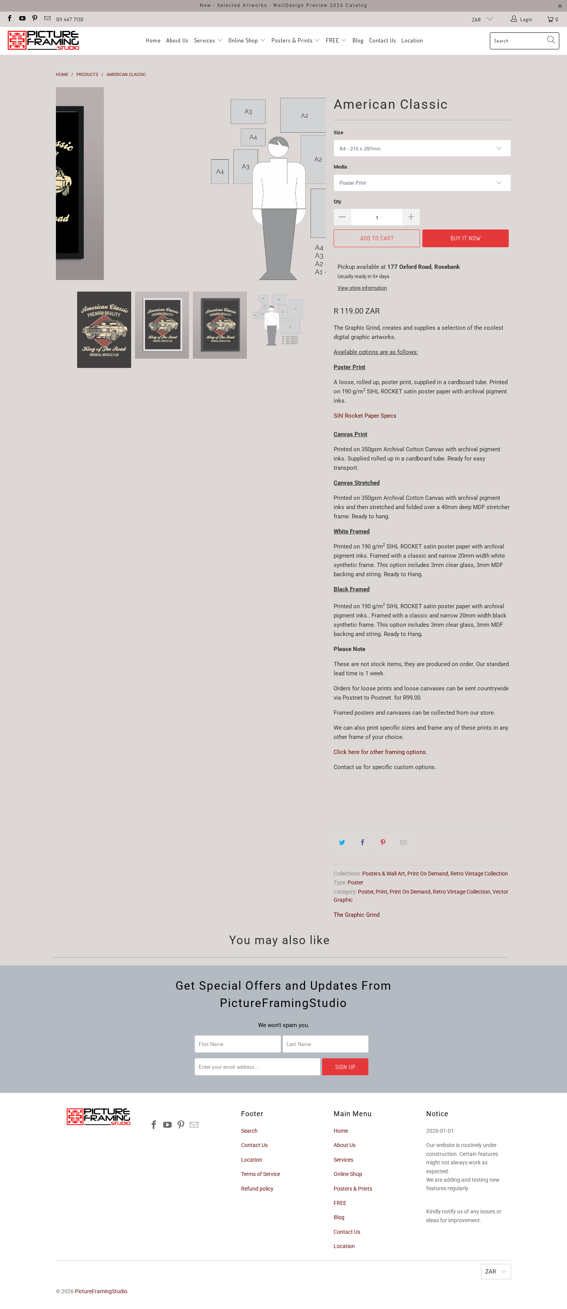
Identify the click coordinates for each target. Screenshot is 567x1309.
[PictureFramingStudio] (43, 41)
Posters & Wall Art (383, 873)
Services (205, 40)
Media (340, 167)
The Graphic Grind (357, 914)
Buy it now (466, 238)
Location (412, 40)
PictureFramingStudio (101, 1291)
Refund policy (257, 1189)
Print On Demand (427, 873)
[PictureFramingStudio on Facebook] (9, 19)
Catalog (357, 5)
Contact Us (382, 40)
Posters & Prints (292, 40)
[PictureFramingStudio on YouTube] (21, 19)
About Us (177, 40)
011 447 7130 (70, 19)
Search (249, 1131)
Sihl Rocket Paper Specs (365, 415)
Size (338, 132)
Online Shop (243, 40)
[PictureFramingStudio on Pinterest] (34, 19)
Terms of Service (260, 1174)
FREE (333, 40)
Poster (355, 882)
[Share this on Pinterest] (383, 842)
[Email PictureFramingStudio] (46, 19)
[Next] (320, 183)
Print (381, 892)
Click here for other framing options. (380, 752)
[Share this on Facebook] (362, 842)
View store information (362, 288)
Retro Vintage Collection (479, 873)
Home (153, 40)
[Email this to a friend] (403, 842)
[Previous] (62, 183)
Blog (358, 40)
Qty (337, 201)
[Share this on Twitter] (342, 842)
